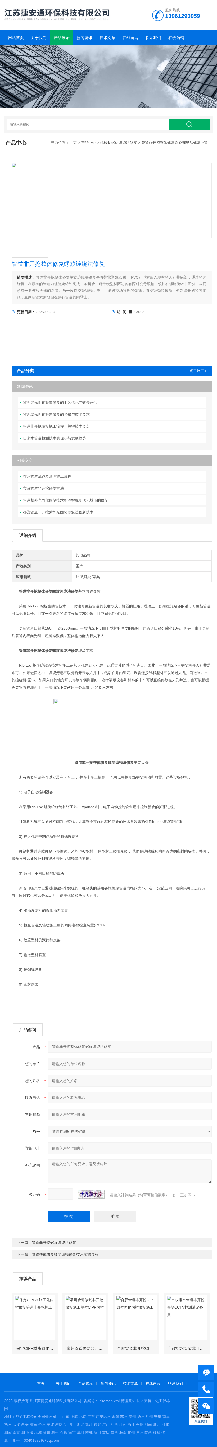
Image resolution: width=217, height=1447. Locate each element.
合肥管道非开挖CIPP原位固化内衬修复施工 (137, 1348)
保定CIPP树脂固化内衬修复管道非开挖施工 (36, 1348)
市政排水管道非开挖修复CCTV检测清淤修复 (188, 1348)
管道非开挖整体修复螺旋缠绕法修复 (171, 143)
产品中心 (88, 143)
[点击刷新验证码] (91, 1194)
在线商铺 (176, 37)
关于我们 (39, 37)
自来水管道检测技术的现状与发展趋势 (54, 438)
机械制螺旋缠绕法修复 (118, 143)
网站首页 (16, 37)
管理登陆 (128, 1401)
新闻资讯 (84, 37)
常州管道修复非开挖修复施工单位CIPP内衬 (87, 1348)
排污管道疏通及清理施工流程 (47, 476)
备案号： (91, 1401)
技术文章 (107, 37)
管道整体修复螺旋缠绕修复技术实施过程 (65, 1254)
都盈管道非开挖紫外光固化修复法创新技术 (58, 512)
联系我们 (153, 37)
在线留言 (130, 37)
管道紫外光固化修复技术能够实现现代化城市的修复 (65, 500)
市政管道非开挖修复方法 (43, 488)
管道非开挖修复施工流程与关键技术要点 (56, 426)
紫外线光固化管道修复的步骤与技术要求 (56, 414)
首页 (40, 1383)
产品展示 (62, 37)
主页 (73, 143)
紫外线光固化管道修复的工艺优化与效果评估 (60, 402)
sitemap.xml (110, 1401)
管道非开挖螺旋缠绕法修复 (54, 1242)
